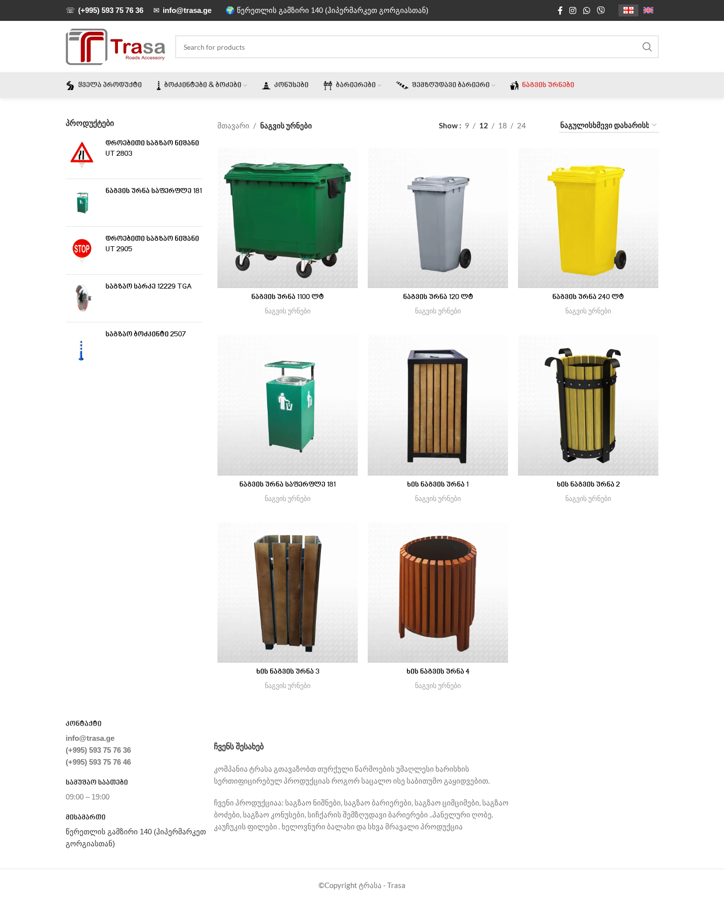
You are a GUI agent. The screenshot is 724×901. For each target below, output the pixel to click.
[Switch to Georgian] (628, 10)
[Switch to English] (648, 10)
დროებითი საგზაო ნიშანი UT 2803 (152, 149)
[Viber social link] (600, 10)
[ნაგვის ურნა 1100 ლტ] (287, 218)
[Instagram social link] (573, 10)
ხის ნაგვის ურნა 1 (438, 485)
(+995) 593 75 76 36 (98, 750)
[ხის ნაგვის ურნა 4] (438, 592)
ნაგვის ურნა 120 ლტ (438, 297)
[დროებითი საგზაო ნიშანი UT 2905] (82, 250)
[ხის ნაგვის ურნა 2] (588, 405)
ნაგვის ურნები (287, 310)
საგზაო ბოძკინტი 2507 (145, 335)
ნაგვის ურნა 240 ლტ (588, 297)
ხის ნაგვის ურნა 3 (287, 672)
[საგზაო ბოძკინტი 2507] (82, 346)
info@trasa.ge (90, 738)
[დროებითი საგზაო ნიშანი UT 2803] (82, 155)
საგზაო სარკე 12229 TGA (148, 287)
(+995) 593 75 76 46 (98, 762)
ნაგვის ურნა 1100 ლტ (287, 297)
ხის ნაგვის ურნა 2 (588, 485)
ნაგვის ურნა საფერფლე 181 (153, 192)
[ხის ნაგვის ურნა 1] (438, 405)
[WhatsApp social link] (586, 10)
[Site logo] (115, 45)
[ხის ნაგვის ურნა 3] (287, 592)
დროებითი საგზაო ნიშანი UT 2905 (152, 244)
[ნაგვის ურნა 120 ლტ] (438, 218)
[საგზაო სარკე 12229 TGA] (82, 298)
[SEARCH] (647, 46)
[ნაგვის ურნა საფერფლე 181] (82, 203)
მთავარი (233, 125)
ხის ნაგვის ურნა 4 (438, 672)
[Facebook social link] (560, 10)
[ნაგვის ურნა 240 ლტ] (588, 218)
